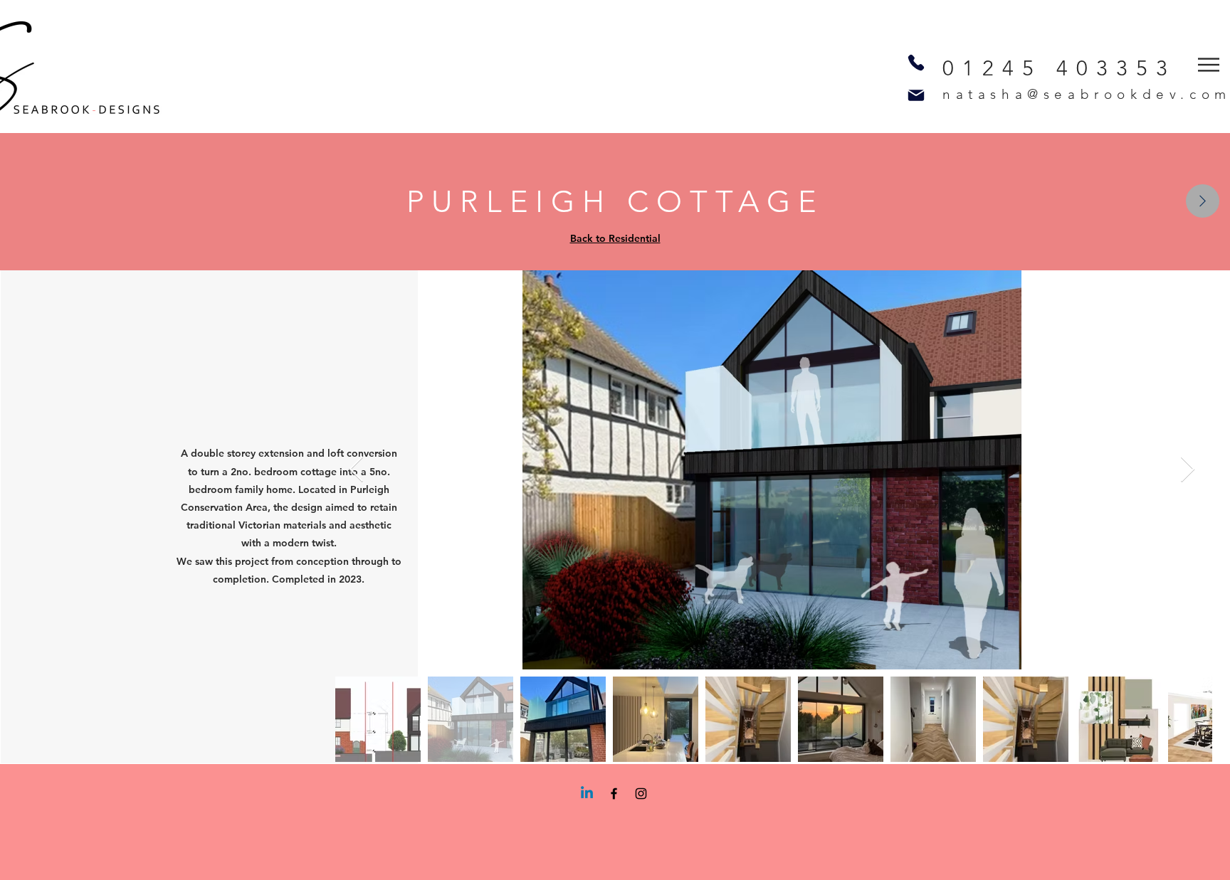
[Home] (1202, 201)
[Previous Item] (356, 470)
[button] (1208, 64)
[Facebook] (613, 793)
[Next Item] (1187, 470)
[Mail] (915, 95)
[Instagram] (641, 793)
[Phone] (916, 62)
